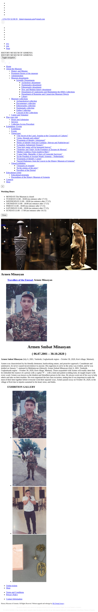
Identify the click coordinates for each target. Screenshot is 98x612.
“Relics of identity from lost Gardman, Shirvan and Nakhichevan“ (42, 142)
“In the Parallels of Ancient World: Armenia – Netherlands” (40, 156)
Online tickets (11, 586)
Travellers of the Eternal (26, 170)
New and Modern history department (36, 89)
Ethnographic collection (25, 106)
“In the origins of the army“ (27, 168)
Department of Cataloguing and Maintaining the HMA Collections (48, 92)
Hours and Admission (20, 119)
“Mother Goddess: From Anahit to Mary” (33, 152)
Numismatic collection (25, 108)
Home (8, 66)
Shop (8, 182)
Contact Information (14, 599)
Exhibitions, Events (14, 126)
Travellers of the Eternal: (20, 280)
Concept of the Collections (27, 113)
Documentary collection (26, 103)
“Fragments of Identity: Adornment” (30, 140)
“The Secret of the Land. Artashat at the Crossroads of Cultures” (42, 136)
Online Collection (23, 110)
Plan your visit (12, 117)
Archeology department (30, 83)
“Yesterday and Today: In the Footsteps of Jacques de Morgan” (41, 149)
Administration (17, 76)
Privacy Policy (12, 595)
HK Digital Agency (58, 603)
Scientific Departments (25, 80)
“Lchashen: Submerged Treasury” (30, 145)
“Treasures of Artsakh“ (25, 166)
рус (7, 44)
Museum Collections (19, 99)
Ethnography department (31, 87)
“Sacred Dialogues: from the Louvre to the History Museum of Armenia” (45, 161)
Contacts (9, 179)
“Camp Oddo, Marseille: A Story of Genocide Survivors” (39, 154)
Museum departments (19, 78)
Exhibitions (15, 129)
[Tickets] (10, 62)
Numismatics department (31, 85)
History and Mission (19, 71)
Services (14, 122)
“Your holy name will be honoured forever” (33, 147)
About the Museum (14, 69)
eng (7, 46)
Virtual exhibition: (18, 163)
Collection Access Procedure (22, 124)
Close (4, 215)
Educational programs (20, 175)
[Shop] (7, 62)
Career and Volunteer (19, 115)
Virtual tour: (16, 133)
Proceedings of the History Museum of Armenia (30, 177)
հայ (8, 48)
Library (24, 96)
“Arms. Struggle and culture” (28, 138)
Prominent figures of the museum (24, 73)
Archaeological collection (26, 101)
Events (14, 131)
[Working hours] (3, 62)
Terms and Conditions (15, 592)
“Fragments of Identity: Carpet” (29, 159)
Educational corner (13, 172)
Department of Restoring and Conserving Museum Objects (45, 94)
